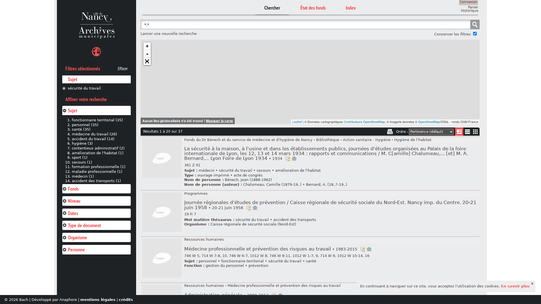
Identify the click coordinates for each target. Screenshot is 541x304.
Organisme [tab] (77, 237)
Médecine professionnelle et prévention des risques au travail (270, 249)
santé (311, 261)
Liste (459, 132)
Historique (469, 11)
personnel (208, 261)
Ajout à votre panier (294, 158)
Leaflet (297, 121)
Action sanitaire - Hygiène (367, 140)
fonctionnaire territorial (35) (97, 120)
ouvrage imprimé (213, 175)
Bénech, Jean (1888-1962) (248, 180)
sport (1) (79, 157)
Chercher (272, 8)
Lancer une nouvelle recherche (169, 34)
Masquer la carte (219, 120)
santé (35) (81, 129)
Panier (473, 7)
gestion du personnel (225, 265)
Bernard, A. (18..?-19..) (326, 184)
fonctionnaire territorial (242, 261)
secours (264, 170)
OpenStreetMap (429, 121)
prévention (258, 265)
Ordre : (402, 132)
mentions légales (98, 300)
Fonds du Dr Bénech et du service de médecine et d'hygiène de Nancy (248, 140)
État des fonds (313, 8)
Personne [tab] (76, 249)
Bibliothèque (327, 140)
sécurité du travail (84, 88)
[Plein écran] (147, 61)
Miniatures (475, 132)
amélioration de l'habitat (298, 170)
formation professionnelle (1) (98, 167)
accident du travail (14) (93, 139)
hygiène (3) (82, 143)
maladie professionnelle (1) (97, 171)
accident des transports (294, 220)
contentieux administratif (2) (98, 148)
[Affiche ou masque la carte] (96, 52)
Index (351, 8)
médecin (206, 170)
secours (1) (82, 162)
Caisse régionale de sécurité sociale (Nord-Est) (253, 224)
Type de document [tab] (84, 225)
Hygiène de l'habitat (412, 140)
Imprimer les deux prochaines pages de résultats (390, 131)
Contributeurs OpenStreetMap (364, 121)
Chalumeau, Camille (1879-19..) (272, 184)
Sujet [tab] (72, 110)
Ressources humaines (204, 239)
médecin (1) (83, 176)
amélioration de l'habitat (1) (97, 153)
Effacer (123, 68)
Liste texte (467, 133)
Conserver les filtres (452, 34)
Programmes (196, 193)
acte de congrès (248, 175)
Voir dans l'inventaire (287, 158)
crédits (126, 300)
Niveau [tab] (74, 201)
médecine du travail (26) (94, 134)
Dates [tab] (73, 213)
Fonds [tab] (73, 188)
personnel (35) (85, 125)
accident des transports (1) (96, 181)
